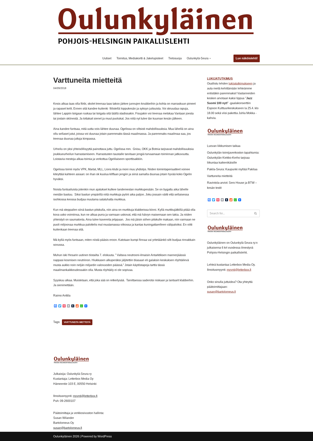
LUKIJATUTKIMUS (220, 78)
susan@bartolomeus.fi (221, 291)
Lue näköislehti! (247, 58)
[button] (210, 58)
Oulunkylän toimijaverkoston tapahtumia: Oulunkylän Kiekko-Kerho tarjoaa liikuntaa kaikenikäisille (233, 157)
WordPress (104, 436)
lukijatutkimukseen (241, 83)
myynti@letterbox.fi (239, 269)
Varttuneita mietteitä (77, 322)
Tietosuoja (175, 58)
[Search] (256, 213)
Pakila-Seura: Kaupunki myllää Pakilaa (232, 169)
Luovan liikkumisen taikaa (223, 145)
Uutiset (106, 58)
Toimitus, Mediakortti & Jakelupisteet (139, 58)
